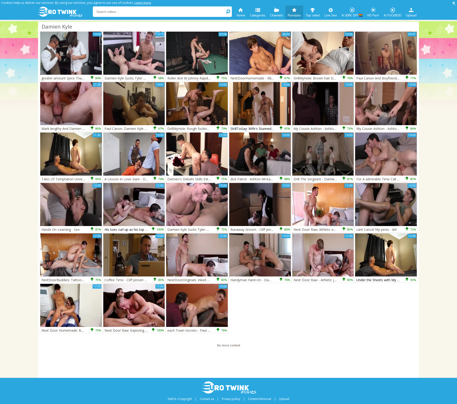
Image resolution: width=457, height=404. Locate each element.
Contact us (207, 399)
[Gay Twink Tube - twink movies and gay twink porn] (65, 12)
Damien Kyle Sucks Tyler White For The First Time (143, 78)
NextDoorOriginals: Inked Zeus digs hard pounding (206, 280)
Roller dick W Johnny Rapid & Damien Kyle (199, 78)
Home (241, 15)
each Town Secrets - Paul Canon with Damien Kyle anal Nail (213, 330)
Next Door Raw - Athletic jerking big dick (324, 280)
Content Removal (259, 399)
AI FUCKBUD (392, 15)
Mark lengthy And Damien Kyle (65, 128)
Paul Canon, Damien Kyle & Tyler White (134, 128)
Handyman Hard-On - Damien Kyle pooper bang (267, 280)
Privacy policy (231, 399)
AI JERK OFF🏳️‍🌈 (352, 15)
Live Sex (330, 15)
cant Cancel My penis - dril (376, 229)
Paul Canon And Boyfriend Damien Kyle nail (389, 78)
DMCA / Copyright (180, 399)
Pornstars (294, 15)
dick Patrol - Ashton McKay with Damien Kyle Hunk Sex (272, 179)
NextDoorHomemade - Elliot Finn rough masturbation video (276, 78)
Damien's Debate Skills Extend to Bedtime (199, 179)
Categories (257, 15)
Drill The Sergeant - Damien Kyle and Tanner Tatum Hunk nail (340, 179)
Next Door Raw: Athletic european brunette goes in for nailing (341, 229)
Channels (276, 15)
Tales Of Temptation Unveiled (64, 179)
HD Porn (373, 15)
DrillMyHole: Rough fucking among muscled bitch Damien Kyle (215, 128)
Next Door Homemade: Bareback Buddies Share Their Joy (86, 330)
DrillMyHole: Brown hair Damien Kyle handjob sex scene (336, 78)
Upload (411, 15)
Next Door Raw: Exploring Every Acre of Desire (140, 330)
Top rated (313, 15)
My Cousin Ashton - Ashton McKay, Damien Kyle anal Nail (338, 128)
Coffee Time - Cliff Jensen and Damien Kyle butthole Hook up (151, 280)
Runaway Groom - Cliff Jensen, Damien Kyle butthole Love (275, 229)
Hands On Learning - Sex (60, 229)
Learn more (142, 2)
